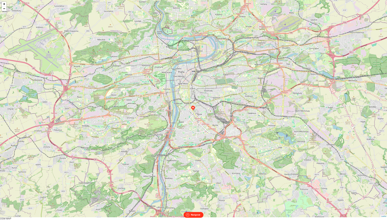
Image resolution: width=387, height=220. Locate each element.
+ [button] (4, 4)
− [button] (4, 9)
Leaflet (383, 216)
